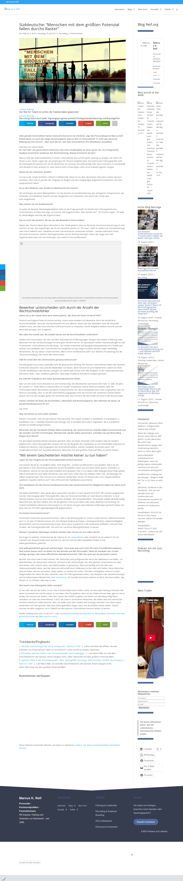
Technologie (143, 245)
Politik (168, 9)
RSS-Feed (126, 855)
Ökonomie (153, 402)
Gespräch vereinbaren (146, 822)
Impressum (82, 855)
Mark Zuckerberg (58, 577)
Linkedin (163, 831)
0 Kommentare (76, 33)
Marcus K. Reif (29, 33)
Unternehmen (77, 537)
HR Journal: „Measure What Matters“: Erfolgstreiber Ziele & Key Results (150, 426)
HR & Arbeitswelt (104, 821)
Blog (130, 9)
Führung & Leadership (106, 805)
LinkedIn (156, 79)
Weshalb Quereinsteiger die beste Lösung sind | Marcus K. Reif (50, 646)
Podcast (156, 83)
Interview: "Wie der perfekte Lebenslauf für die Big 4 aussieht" (159, 154)
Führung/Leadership (147, 360)
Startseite (119, 9)
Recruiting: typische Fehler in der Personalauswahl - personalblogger (53, 653)
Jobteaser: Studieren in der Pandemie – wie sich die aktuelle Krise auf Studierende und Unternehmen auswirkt (150, 493)
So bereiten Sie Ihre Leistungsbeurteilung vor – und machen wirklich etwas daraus (150, 350)
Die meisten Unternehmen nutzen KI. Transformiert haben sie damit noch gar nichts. (150, 234)
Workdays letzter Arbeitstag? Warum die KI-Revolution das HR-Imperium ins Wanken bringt (149, 391)
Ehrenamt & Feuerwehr (107, 827)
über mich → (156, 73)
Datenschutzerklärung (109, 855)
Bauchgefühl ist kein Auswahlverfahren (148, 269)
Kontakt (155, 9)
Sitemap (93, 855)
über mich (142, 9)
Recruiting (63, 33)
